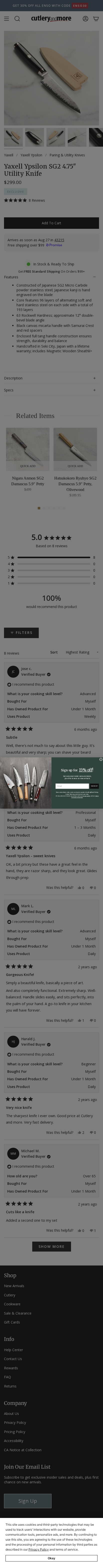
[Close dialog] (101, 759)
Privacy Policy (38, 1549)
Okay (51, 1558)
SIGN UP (94, 786)
